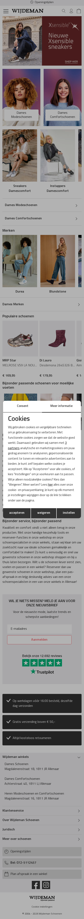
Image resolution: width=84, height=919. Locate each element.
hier (50, 484)
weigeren (43, 513)
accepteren (16, 513)
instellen (69, 513)
